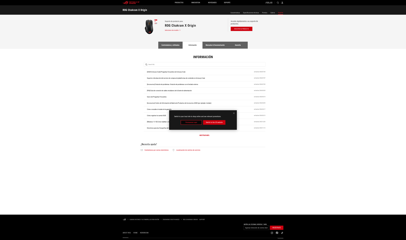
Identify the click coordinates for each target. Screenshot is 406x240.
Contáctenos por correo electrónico (157, 150)
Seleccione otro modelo (172, 30)
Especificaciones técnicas (251, 13)
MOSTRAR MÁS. (205, 135)
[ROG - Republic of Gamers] (131, 2)
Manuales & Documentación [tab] (215, 45)
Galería (272, 13)
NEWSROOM (144, 233)
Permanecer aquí (191, 122)
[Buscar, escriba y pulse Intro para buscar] (278, 2)
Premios (264, 13)
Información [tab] (193, 45)
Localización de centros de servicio (188, 150)
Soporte (280, 13)
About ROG (127, 233)
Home (135, 233)
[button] (276, 228)
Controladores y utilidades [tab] (170, 45)
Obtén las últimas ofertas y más (255, 224)
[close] (234, 113)
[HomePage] (124, 220)
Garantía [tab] (238, 45)
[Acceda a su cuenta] (282, 2)
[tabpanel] (203, 103)
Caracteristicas (235, 13)
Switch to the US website (214, 122)
